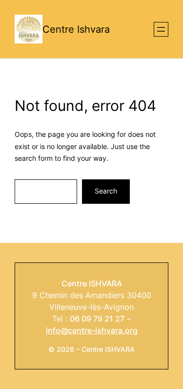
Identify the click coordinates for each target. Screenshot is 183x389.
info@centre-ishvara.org (92, 330)
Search (106, 191)
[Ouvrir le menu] (161, 29)
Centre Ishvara (76, 29)
